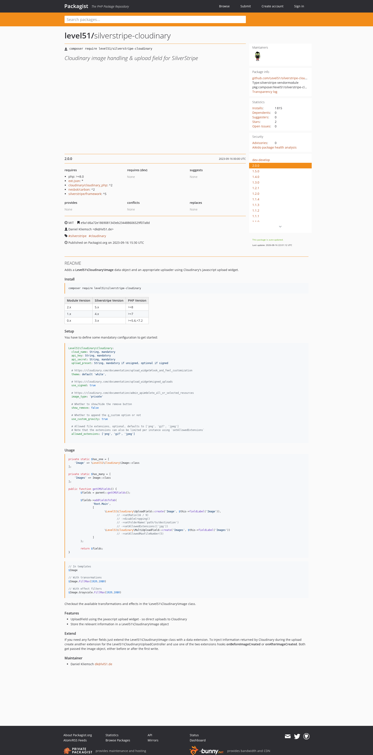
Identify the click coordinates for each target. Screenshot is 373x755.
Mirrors (153, 740)
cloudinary (98, 236)
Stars (256, 122)
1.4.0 (255, 177)
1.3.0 (255, 182)
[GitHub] (306, 736)
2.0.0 (255, 165)
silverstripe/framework (84, 194)
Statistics (112, 735)
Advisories (259, 143)
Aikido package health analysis (274, 147)
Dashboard (198, 740)
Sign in (299, 6)
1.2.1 (255, 188)
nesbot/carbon (79, 189)
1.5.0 (255, 171)
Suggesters (260, 117)
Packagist (76, 6)
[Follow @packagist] (297, 736)
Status (194, 735)
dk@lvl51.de (103, 664)
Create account (272, 6)
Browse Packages (118, 740)
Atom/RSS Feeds (75, 740)
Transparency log (264, 92)
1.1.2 (255, 210)
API (150, 735)
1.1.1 (255, 216)
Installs (257, 108)
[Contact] (287, 736)
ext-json (74, 181)
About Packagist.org (77, 735)
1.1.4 (255, 199)
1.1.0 (255, 222)
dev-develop (261, 160)
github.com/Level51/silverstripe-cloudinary (283, 78)
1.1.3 (255, 205)
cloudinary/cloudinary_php (87, 185)
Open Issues (261, 126)
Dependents (261, 113)
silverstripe (78, 236)
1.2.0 (255, 194)
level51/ (79, 35)
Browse (224, 6)
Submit (245, 6)
